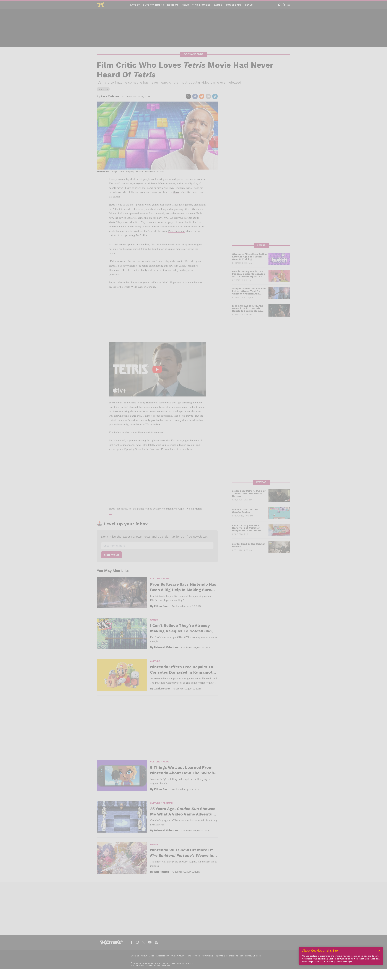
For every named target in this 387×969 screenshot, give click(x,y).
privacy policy (343, 959)
